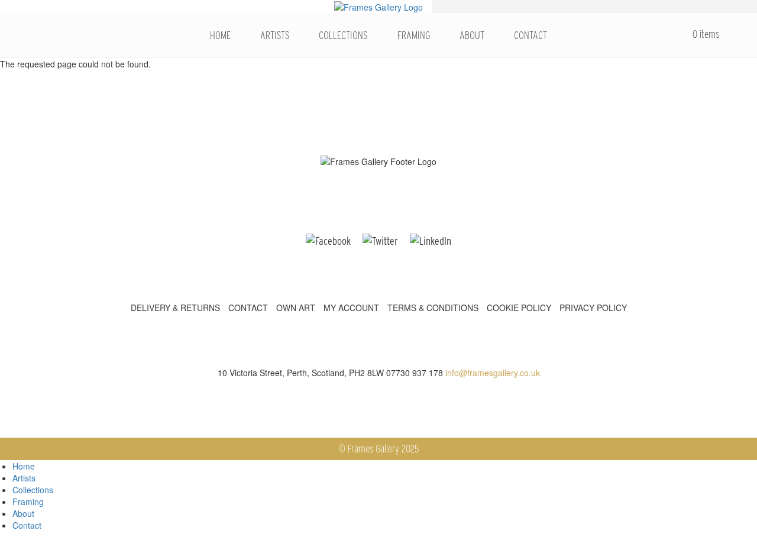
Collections (343, 35)
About (472, 35)
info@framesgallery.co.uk (492, 373)
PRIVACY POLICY (593, 307)
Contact (530, 35)
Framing (413, 35)
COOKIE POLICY (519, 307)
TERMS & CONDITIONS (432, 307)
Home (220, 35)
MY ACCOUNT (351, 307)
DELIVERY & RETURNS (175, 307)
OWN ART (295, 307)
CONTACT (248, 307)
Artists (274, 35)
